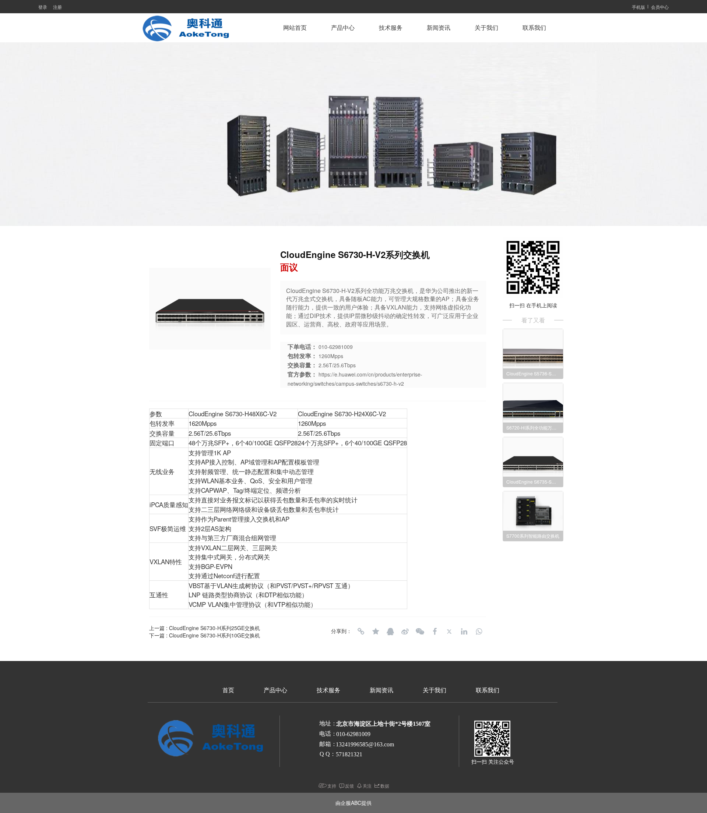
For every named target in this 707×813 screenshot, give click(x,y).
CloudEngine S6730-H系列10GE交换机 (214, 635)
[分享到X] (449, 631)
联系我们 (534, 28)
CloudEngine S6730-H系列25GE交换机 (214, 628)
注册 (57, 7)
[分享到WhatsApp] (479, 631)
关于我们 (486, 28)
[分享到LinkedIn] (464, 631)
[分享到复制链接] (361, 631)
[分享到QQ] (390, 631)
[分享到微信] (420, 631)
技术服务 (390, 28)
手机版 (638, 7)
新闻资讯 (438, 28)
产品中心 (343, 28)
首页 (228, 690)
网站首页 (295, 28)
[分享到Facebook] (434, 631)
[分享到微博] (405, 631)
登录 (42, 7)
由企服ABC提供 (353, 802)
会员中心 (660, 7)
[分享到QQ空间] (375, 631)
